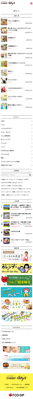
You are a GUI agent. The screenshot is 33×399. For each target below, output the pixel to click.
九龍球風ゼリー (13, 46)
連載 (2, 158)
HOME (7, 384)
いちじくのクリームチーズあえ (20, 239)
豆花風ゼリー (12, 37)
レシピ (9, 23)
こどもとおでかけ (15, 209)
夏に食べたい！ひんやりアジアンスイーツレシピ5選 (19, 29)
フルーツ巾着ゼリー (14, 21)
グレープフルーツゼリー (15, 96)
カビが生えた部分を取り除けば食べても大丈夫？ (21, 214)
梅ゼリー (10, 71)
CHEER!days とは (8, 331)
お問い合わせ (6, 338)
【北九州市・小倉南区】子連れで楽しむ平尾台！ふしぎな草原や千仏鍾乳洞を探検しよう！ (21, 206)
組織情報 (5, 335)
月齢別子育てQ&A (6, 165)
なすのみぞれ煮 (15, 231)
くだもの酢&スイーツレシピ (16, 63)
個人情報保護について (9, 342)
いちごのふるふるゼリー (15, 88)
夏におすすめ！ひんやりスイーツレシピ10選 (20, 54)
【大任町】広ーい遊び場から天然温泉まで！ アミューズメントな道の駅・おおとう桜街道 (21, 223)
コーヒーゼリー (12, 79)
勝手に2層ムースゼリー (15, 105)
